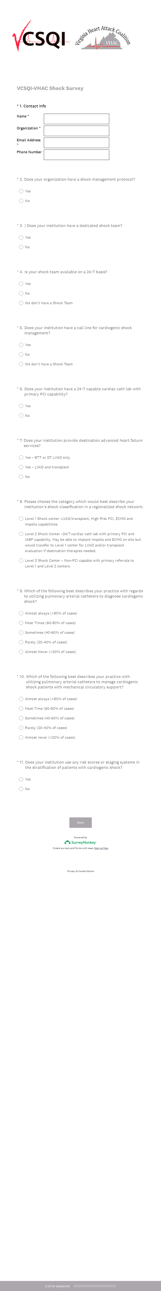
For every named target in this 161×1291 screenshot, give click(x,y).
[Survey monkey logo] (80, 842)
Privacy (71, 871)
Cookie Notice (86, 871)
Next (80, 823)
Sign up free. (101, 848)
